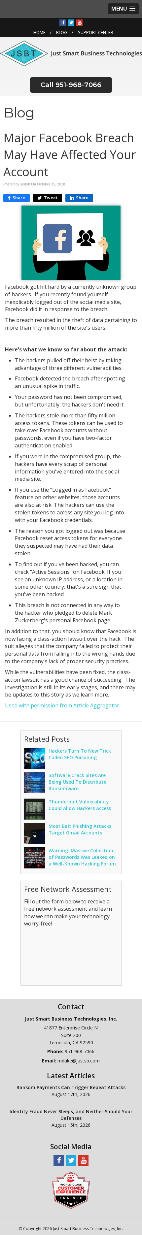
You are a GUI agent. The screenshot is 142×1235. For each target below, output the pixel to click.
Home (39, 32)
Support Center (95, 32)
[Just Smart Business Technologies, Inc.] (71, 52)
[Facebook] (62, 22)
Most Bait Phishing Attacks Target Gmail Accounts (80, 829)
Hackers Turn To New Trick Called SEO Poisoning (80, 754)
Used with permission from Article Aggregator (62, 705)
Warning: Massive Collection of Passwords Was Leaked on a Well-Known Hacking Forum (82, 857)
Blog (61, 32)
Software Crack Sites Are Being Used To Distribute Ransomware (77, 782)
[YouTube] (79, 22)
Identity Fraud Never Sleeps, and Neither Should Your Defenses (71, 1114)
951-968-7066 (78, 85)
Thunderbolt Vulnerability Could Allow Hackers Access (80, 804)
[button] (123, 8)
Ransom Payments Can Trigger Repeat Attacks (71, 1087)
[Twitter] (71, 22)
